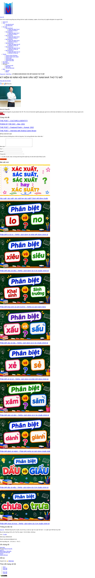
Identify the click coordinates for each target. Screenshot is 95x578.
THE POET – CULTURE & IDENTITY (14, 121)
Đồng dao (8, 66)
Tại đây (5, 534)
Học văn (5, 26)
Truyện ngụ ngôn (10, 60)
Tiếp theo (2, 114)
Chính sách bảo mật (5, 552)
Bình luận (2, 146)
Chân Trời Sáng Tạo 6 (13, 29)
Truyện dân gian (10, 59)
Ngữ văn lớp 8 (9, 35)
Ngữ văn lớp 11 (9, 46)
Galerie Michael (4, 555)
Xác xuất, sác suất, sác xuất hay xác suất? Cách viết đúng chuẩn (24, 198)
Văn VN (2, 17)
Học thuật (5, 61)
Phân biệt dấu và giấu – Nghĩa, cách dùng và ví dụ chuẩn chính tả (24, 487)
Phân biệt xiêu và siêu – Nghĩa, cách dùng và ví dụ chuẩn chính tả (24, 271)
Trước (1, 113)
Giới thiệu (2, 547)
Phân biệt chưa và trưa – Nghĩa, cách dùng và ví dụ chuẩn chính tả (24, 523)
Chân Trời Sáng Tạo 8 (13, 36)
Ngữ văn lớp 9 (9, 39)
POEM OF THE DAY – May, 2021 (12, 124)
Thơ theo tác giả (10, 24)
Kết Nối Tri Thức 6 (12, 30)
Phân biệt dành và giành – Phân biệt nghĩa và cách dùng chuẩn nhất (25, 451)
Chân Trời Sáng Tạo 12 (14, 51)
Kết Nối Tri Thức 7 (12, 34)
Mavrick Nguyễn (8, 548)
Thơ (4, 23)
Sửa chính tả (6, 63)
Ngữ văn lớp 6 (9, 28)
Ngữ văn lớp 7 (9, 31)
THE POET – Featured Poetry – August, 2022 (17, 127)
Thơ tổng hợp (9, 25)
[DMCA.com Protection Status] (3, 576)
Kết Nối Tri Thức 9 (12, 41)
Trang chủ (5, 21)
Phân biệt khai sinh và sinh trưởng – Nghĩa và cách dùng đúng (23, 307)
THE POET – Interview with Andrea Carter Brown (18, 131)
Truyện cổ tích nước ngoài (12, 56)
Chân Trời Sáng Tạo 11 (14, 48)
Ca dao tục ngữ (9, 65)
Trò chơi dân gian (10, 68)
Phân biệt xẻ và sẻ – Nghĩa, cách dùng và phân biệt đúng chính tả (24, 379)
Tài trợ (1, 553)
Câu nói (7, 70)
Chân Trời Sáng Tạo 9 (13, 40)
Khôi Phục (8, 74)
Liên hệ (2, 550)
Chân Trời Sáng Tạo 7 (13, 33)
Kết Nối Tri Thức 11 (13, 49)
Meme (7, 71)
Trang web (2, 154)
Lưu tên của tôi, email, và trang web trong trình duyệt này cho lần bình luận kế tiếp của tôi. (24, 156)
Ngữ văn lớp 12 (9, 50)
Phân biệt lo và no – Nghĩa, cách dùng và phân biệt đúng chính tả (24, 234)
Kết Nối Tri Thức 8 (12, 38)
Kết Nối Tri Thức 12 (13, 53)
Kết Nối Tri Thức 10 (13, 45)
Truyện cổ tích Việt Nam (11, 55)
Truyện (4, 54)
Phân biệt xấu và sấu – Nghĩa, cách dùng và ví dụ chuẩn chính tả (24, 343)
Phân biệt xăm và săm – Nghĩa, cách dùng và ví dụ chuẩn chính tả (24, 415)
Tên (1, 149)
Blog (4, 69)
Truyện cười (9, 58)
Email (2, 151)
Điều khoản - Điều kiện (5, 551)
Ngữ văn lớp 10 (9, 43)
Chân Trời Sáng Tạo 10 (14, 44)
